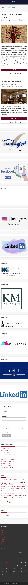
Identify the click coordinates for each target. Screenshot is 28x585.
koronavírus (4, 491)
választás (20, 500)
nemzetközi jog (11, 493)
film (19, 484)
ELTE (23, 482)
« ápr (2, 579)
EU (16, 484)
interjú (20, 486)
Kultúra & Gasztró (6, 86)
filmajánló (23, 484)
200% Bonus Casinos (6, 465)
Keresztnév (4, 416)
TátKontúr (3, 541)
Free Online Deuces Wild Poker (8, 461)
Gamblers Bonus (5, 448)
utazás (20, 497)
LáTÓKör (3, 536)
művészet (4, 493)
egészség (16, 482)
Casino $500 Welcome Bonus (8, 452)
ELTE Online (3, 530)
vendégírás (4, 500)
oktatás (17, 493)
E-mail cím (4, 411)
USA (16, 497)
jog (24, 486)
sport (9, 495)
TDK (25, 495)
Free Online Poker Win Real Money (9, 457)
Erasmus (13, 484)
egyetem (4, 482)
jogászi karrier (4, 488)
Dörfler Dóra (13, 84)
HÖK (15, 486)
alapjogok (8, 479)
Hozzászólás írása (6, 22)
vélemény (3, 502)
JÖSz (18, 488)
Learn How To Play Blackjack (7, 459)
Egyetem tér (10, 481)
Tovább (15, 70)
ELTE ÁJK (6, 484)
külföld (15, 491)
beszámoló (14, 479)
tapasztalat (19, 495)
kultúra (10, 491)
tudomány (5, 497)
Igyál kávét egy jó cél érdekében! (11, 81)
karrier (23, 489)
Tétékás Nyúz (4, 543)
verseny (15, 500)
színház (14, 495)
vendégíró (10, 499)
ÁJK (9, 502)
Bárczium (3, 532)
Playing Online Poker (5, 463)
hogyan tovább (9, 486)
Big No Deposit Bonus (6, 450)
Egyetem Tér (23, 20)
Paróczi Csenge (13, 20)
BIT (1, 534)
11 (6, 565)
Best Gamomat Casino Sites (7, 467)
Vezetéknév (4, 422)
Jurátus (13, 489)
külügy (19, 490)
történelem (11, 497)
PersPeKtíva (3, 539)
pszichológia (4, 495)
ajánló (3, 479)
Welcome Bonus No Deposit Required (9, 454)
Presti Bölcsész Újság (6, 537)
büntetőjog (21, 479)
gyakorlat (3, 486)
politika (21, 493)
